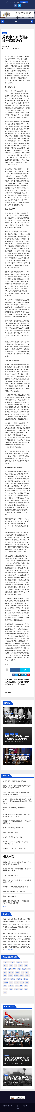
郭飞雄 (6, 989)
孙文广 (24, 969)
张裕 (22, 972)
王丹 (11, 982)
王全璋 (16, 982)
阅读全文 (10, 949)
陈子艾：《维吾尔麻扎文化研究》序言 (15, 887)
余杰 (11, 965)
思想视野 (4, 33)
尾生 (29, 969)
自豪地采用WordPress (9, 1106)
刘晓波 (21, 965)
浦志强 (6, 982)
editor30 (20, 1025)
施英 (5, 975)
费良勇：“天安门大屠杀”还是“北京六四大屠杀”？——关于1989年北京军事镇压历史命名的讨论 (17, 801)
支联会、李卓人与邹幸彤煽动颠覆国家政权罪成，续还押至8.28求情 (16, 1040)
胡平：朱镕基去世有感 (10, 832)
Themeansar (29, 1106)
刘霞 (9, 969)
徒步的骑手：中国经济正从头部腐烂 (14, 781)
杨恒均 (16, 975)
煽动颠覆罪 (12, 1036)
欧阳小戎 (6, 979)
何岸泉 (26, 962)
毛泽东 (26, 979)
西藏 (26, 985)
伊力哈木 (19, 962)
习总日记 (6, 962)
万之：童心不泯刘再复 (10, 875)
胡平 (17, 985)
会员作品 (7, 734)
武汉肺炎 (19, 979)
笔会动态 (27, 754)
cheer (7, 46)
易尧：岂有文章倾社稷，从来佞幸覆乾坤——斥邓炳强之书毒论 (16, 1060)
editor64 (20, 741)
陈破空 (16, 989)
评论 (11, 713)
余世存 (6, 965)
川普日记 (10, 972)
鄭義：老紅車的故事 (9, 896)
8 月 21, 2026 (10, 1044)
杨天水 (10, 975)
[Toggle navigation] (16, 21)
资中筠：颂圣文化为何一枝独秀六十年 (24, 682)
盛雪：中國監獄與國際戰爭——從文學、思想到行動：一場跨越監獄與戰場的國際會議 (17, 760)
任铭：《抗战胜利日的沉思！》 (13, 828)
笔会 (5, 985)
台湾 (14, 969)
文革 (27, 972)
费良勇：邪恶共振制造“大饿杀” (13, 837)
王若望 (22, 982)
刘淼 (26, 965)
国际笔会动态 (7, 754)
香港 (21, 989)
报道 (18, 754)
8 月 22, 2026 (10, 1025)
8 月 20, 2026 (10, 1082)
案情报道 (7, 1036)
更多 (4, 906)
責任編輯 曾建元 (20, 721)
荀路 (21, 985)
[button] (28, 21)
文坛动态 (22, 754)
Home (17, 1108)
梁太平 (28, 975)
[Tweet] (25, 670)
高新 (26, 989)
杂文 (16, 734)
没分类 (6, 1017)
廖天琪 (17, 972)
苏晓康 (17, 48)
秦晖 (27, 982)
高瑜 (5, 992)
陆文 (11, 989)
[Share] (15, 670)
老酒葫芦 (10, 985)
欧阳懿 (13, 979)
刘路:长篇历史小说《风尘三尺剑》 (14, 891)
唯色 (19, 969)
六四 (15, 965)
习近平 (13, 962)
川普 (5, 972)
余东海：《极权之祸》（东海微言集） (15, 848)
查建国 (22, 975)
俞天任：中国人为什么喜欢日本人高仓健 (11, 682)
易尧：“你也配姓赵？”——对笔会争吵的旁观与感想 (17, 737)
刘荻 (5, 969)
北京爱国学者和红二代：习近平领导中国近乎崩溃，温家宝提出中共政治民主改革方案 (17, 719)
